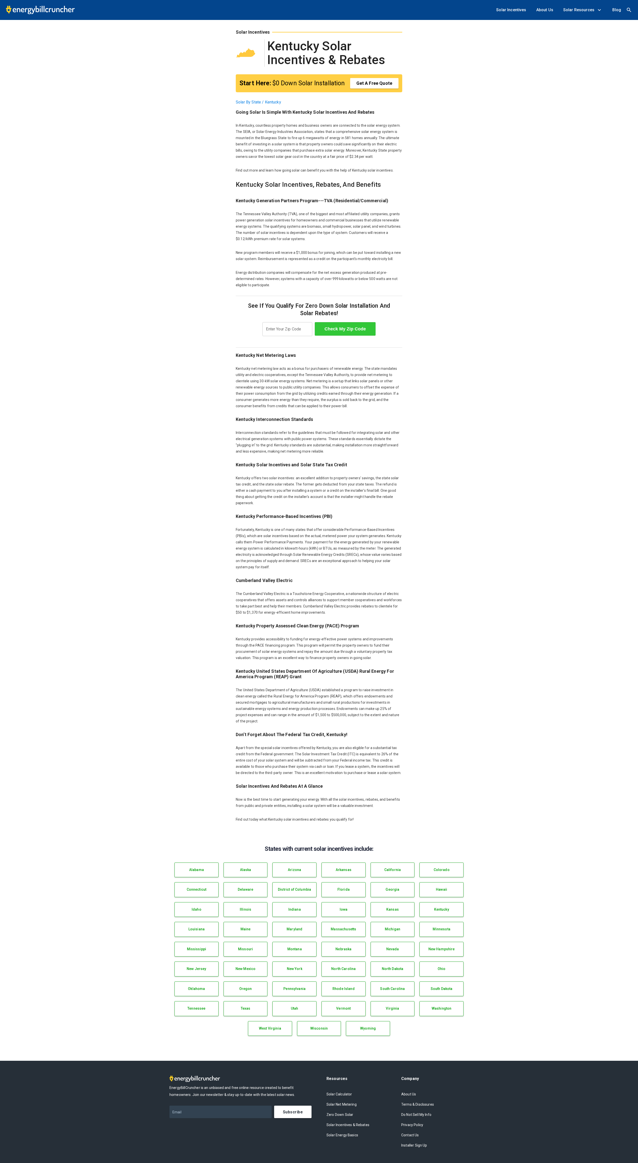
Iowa (344, 909)
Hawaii (441, 889)
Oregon (245, 989)
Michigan (392, 929)
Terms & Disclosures (417, 1104)
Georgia (392, 889)
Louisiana (196, 929)
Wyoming (368, 1028)
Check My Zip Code (345, 328)
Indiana (294, 909)
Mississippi (196, 949)
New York (294, 969)
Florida (343, 889)
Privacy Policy (412, 1125)
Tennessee (196, 1008)
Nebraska (343, 949)
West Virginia (270, 1028)
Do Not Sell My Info (416, 1115)
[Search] (629, 10)
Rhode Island (343, 989)
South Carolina (392, 989)
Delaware (245, 889)
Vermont (343, 1008)
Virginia (392, 1008)
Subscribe (293, 1112)
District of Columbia (294, 889)
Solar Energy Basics (342, 1135)
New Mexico (246, 969)
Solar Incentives (511, 9)
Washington (442, 1008)
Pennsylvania (294, 989)
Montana (294, 949)
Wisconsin (319, 1028)
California (392, 870)
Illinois (245, 909)
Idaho (196, 909)
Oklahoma (196, 989)
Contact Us (410, 1135)
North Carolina (343, 969)
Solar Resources (580, 9)
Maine (245, 929)
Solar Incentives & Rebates (347, 1125)
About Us (544, 9)
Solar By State (248, 102)
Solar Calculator (339, 1094)
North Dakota (392, 969)
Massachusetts (343, 929)
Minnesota (441, 929)
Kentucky (441, 909)
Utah (294, 1008)
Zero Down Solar (339, 1115)
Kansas (392, 909)
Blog (616, 9)
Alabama (196, 870)
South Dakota (442, 989)
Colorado (442, 870)
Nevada (392, 949)
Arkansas (343, 870)
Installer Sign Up (414, 1145)
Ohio (442, 969)
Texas (245, 1008)
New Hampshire (441, 949)
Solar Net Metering (341, 1104)
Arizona (294, 870)
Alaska (245, 870)
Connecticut (197, 889)
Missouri (245, 949)
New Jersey (196, 969)
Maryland (294, 929)
